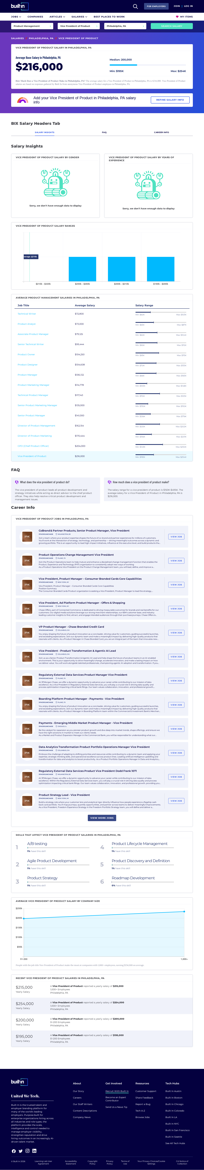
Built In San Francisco (177, 1130)
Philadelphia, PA (41, 38)
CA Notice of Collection (182, 1162)
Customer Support (145, 1091)
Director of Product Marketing (35, 435)
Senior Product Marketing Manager (37, 405)
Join (177, 6)
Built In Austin (173, 1091)
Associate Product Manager (33, 334)
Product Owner (26, 354)
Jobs (15, 16)
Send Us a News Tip (116, 1107)
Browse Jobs (142, 1117)
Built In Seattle (173, 1136)
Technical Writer (27, 313)
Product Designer (28, 364)
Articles (56, 16)
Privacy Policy (109, 1162)
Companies (35, 16)
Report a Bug (142, 1104)
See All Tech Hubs (175, 1143)
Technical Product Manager (33, 395)
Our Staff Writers (82, 1104)
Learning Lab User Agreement (43, 1162)
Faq (104, 132)
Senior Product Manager (31, 415)
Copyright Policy (92, 1162)
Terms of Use (125, 1162)
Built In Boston (173, 1097)
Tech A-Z (140, 1110)
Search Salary (171, 26)
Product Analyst (27, 324)
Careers (77, 1097)
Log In (188, 6)
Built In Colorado (174, 1110)
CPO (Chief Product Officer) (33, 446)
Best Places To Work (109, 16)
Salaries (78, 16)
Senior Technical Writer (31, 344)
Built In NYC (172, 1123)
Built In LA (171, 1117)
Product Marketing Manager (33, 385)
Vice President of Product (32, 456)
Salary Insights (44, 132)
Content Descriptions (85, 1110)
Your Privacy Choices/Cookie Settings (151, 1162)
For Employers (156, 6)
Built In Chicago (174, 1104)
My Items (186, 16)
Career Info (161, 132)
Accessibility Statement (71, 1162)
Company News (82, 1117)
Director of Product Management (36, 425)
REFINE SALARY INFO (170, 99)
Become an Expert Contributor (116, 1099)
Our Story (78, 1091)
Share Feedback (144, 1097)
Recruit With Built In (117, 1091)
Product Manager (27, 374)
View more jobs (102, 818)
